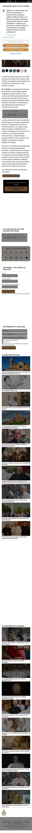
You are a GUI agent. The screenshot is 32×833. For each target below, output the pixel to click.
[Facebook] (16, 1)
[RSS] (28, 1)
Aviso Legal (27, 822)
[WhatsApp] (8, 1)
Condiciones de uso (18, 821)
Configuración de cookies (18, 824)
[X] (13, 1)
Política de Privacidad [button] (9, 37)
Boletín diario (6, 342)
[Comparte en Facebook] (4, 71)
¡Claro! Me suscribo (9, 348)
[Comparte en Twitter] (7, 71)
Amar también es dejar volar (9, 390)
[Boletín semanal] (31, 1)
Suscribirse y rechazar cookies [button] (16, 45)
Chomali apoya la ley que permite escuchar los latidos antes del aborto (14, 445)
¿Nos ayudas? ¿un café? (11, 175)
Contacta (27, 821)
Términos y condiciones (22, 343)
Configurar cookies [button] (16, 53)
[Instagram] (10, 1)
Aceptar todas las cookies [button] (15, 41)
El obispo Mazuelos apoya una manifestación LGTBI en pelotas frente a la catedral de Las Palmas (16, 482)
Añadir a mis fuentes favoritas (16, 188)
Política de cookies (18, 822)
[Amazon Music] (21, 1)
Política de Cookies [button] (11, 35)
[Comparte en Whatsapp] (11, 71)
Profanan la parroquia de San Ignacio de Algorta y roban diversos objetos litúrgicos (16, 372)
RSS (9, 824)
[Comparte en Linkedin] (15, 71)
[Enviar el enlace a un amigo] (22, 71)
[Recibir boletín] (18, 71)
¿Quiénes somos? (7, 821)
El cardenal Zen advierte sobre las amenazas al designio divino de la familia (14, 537)
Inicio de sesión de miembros (15, 49)
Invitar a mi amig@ (8, 291)
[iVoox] (23, 1)
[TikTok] (18, 1)
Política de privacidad (9, 345)
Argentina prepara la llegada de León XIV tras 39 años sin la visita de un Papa (15, 769)
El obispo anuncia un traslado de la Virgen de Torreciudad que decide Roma (14, 426)
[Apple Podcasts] (26, 1)
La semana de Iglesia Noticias (10, 340)
